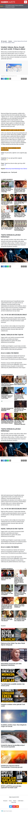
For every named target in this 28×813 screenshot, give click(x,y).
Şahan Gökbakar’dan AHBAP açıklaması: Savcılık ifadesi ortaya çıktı (16, 6)
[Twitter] (4, 79)
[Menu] (25, 2)
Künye (10, 800)
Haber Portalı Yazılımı (7, 811)
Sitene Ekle (13, 802)
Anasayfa (5, 800)
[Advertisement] (14, 24)
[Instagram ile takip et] (14, 806)
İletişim (14, 800)
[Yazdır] (10, 79)
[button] (22, 79)
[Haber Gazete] (8, 1)
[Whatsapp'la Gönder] (8, 79)
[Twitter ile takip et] (10, 806)
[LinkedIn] (6, 79)
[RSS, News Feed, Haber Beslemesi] (17, 806)
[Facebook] (2, 79)
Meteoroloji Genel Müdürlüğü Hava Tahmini (16, 168)
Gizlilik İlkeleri (20, 800)
